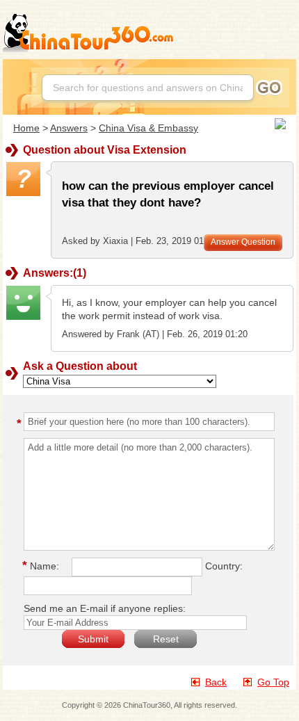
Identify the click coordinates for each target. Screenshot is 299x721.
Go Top (273, 682)
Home (26, 127)
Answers (69, 127)
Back (216, 682)
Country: (224, 566)
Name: (43, 566)
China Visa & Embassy (148, 127)
